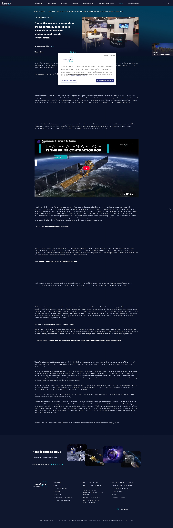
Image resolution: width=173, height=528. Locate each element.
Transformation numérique (91, 497)
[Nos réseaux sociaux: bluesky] (73, 52)
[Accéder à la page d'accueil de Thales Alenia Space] (6, 3)
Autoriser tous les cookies (105, 80)
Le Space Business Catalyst (61, 501)
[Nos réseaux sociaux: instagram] (55, 464)
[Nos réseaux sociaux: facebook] (68, 52)
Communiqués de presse (120, 488)
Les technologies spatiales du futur (92, 486)
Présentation (57, 482)
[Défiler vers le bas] (169, 211)
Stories (43, 11)
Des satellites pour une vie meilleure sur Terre (91, 502)
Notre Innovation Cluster (90, 482)
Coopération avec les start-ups (63, 498)
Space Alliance (57, 492)
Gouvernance (57, 485)
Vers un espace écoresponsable (122, 482)
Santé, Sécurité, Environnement (122, 485)
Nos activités (57, 495)
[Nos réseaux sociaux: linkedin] (75, 52)
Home (36, 11)
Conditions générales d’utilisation (78, 520)
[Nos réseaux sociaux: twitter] (71, 52)
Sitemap (131, 520)
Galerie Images (117, 492)
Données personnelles (95, 520)
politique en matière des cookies (78, 75)
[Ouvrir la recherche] (163, 3)
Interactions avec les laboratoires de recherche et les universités (93, 492)
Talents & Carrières (118, 498)
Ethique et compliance (60, 488)
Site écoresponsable (61, 520)
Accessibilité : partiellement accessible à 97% (115, 520)
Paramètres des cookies (69, 80)
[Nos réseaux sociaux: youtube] (62, 464)
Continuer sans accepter (109, 55)
